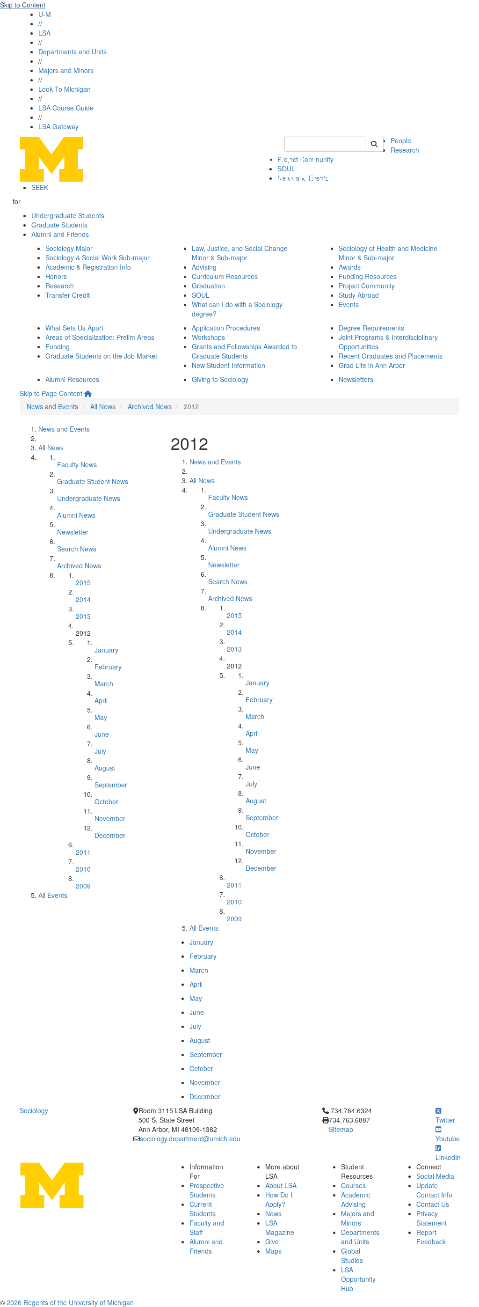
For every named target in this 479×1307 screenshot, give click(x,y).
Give (272, 1241)
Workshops (208, 337)
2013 (83, 616)
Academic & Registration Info (88, 267)
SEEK (39, 187)
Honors (56, 276)
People (401, 140)
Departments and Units (72, 51)
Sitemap (341, 1129)
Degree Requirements (371, 327)
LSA (44, 32)
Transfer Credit (67, 295)
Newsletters (356, 379)
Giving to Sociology (220, 379)
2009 (83, 885)
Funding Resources (368, 276)
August (104, 767)
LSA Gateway (58, 126)
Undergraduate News (88, 498)
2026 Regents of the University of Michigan (70, 1302)
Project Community (367, 285)
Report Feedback (431, 1236)
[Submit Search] (374, 144)
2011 (83, 852)
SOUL (201, 295)
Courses (353, 1185)
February (108, 666)
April (101, 700)
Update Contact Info (434, 1190)
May (100, 717)
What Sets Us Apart (74, 327)
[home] (88, 393)
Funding (57, 346)
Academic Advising (355, 1199)
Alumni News (76, 515)
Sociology (34, 1110)
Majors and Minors (66, 70)
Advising (204, 267)
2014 (83, 599)
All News (103, 406)
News (273, 1213)
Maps (273, 1251)
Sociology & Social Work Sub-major (97, 257)
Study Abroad (359, 295)
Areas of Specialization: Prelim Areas (99, 337)
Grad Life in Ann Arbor (372, 365)
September (110, 784)
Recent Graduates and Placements (391, 355)
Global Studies (352, 1255)
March (103, 683)
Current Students (202, 1208)
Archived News (150, 406)
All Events (52, 895)
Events (349, 304)
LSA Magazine (279, 1227)
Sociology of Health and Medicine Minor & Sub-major (388, 252)
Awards (350, 267)
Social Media (435, 1176)
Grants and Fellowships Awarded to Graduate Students (244, 351)
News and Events (52, 406)
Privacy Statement (431, 1218)
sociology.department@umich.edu (190, 1138)
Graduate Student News (92, 481)
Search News (76, 548)
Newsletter (72, 531)
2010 (83, 869)
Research (405, 149)
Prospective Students (206, 1190)
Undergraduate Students (67, 215)
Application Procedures (226, 327)
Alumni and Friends (60, 234)
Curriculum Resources (225, 276)
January (106, 649)
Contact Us (432, 1204)
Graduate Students (59, 224)
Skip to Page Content (51, 393)
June (101, 734)
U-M (44, 14)
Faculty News (77, 464)
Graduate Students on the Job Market (101, 355)
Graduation (208, 285)
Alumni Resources (72, 379)
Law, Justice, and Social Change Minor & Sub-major (240, 252)
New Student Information (228, 365)
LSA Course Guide (66, 107)
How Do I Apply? (278, 1199)
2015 (83, 582)
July (100, 751)
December (109, 835)
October (106, 801)
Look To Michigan (64, 89)
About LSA (281, 1185)
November (109, 818)
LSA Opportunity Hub (358, 1279)
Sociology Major (69, 248)
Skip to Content (22, 4)
